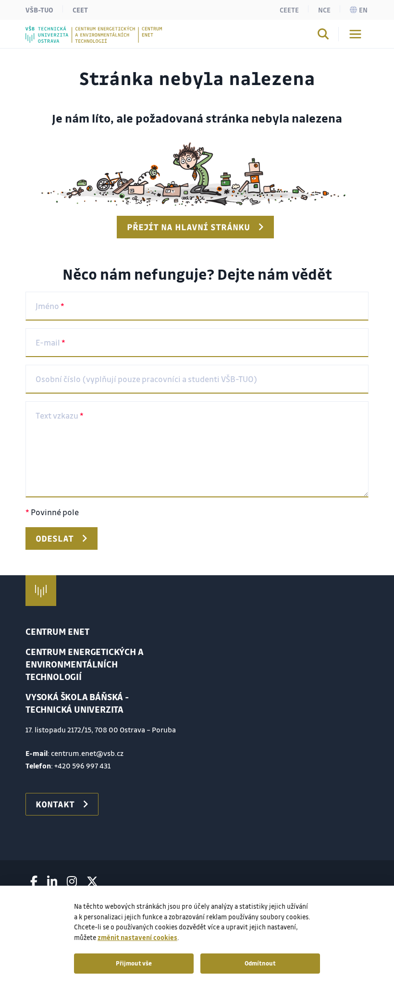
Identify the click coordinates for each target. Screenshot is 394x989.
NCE (324, 9)
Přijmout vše (134, 963)
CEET (80, 9)
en (363, 9)
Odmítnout (260, 963)
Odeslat (55, 538)
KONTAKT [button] (55, 804)
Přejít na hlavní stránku (188, 227)
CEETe (289, 9)
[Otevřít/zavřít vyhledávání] (323, 35)
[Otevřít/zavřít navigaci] (355, 34)
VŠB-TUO (39, 9)
